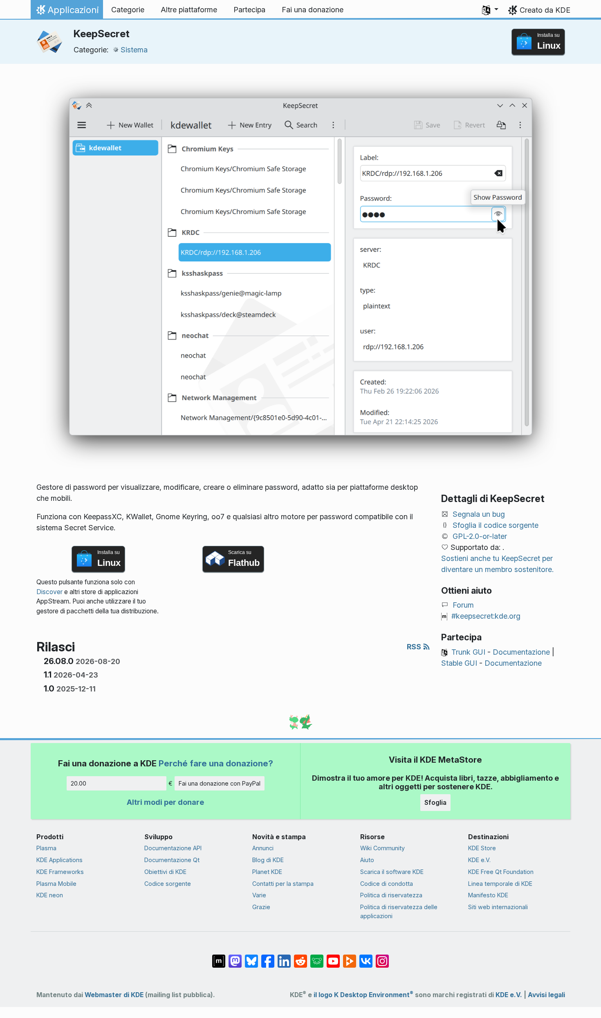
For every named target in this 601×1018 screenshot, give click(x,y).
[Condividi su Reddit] (300, 956)
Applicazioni (66, 12)
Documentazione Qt (172, 859)
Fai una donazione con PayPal (219, 783)
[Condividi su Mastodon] (235, 956)
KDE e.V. (479, 859)
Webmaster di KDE (114, 995)
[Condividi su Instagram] (382, 956)
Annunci (263, 848)
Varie (259, 895)
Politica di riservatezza (391, 895)
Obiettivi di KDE (165, 871)
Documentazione (521, 652)
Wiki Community (382, 848)
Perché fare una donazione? (216, 763)
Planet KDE (267, 871)
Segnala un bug (479, 514)
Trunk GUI (468, 652)
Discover (49, 592)
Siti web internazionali (498, 906)
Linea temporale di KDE (500, 883)
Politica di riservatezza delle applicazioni (398, 911)
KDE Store (482, 848)
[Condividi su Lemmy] (316, 956)
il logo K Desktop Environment (363, 995)
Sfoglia (435, 802)
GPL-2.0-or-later (480, 536)
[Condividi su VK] (365, 956)
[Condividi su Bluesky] (251, 956)
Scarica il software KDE (392, 871)
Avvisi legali (546, 995)
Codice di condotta (386, 883)
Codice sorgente (167, 883)
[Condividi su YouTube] (333, 956)
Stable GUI (459, 663)
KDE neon (49, 895)
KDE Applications (59, 859)
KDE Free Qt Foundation (501, 871)
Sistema (134, 49)
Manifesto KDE (488, 895)
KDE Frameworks (60, 871)
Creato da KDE (545, 10)
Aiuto (367, 859)
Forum (463, 605)
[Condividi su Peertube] (349, 956)
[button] (490, 10)
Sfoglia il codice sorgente (495, 525)
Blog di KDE (268, 859)
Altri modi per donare (165, 802)
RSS (415, 646)
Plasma (46, 848)
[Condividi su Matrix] (218, 956)
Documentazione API (173, 848)
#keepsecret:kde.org (485, 616)
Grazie (261, 906)
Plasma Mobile (56, 883)
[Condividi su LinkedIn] (284, 956)
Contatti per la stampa (283, 883)
